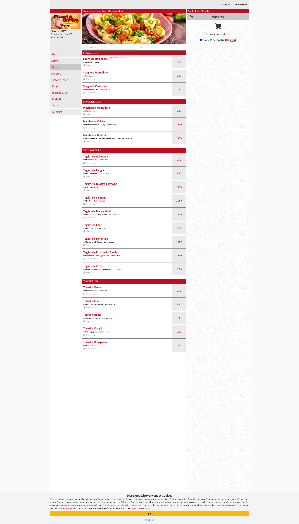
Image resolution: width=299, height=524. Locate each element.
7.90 (179, 75)
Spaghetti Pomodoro (95, 72)
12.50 (179, 214)
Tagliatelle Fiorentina (95, 238)
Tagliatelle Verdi (92, 266)
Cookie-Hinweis (65, 508)
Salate (55, 61)
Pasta (54, 67)
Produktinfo (90, 65)
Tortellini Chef (91, 301)
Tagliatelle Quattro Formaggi (100, 184)
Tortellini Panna (92, 287)
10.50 (179, 124)
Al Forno (56, 73)
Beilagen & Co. (59, 92)
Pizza (54, 54)
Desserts (56, 105)
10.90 (179, 187)
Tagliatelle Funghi (93, 170)
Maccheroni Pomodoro (96, 107)
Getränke (56, 112)
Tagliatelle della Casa (95, 156)
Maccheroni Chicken (94, 121)
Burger (55, 86)
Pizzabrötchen (59, 80)
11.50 (179, 200)
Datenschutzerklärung (139, 508)
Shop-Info (225, 4)
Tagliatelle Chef (92, 225)
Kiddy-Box (57, 99)
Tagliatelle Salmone (94, 197)
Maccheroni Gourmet (95, 135)
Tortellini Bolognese (95, 342)
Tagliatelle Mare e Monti (97, 211)
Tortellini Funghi (92, 328)
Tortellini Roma (92, 314)
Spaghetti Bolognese (95, 59)
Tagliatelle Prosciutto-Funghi (100, 252)
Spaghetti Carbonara (95, 86)
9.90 (179, 304)
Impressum (241, 4)
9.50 (179, 62)
